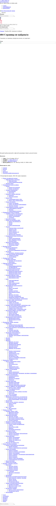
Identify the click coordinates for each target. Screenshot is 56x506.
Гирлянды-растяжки (14, 484)
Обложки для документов (15, 260)
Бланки (7, 186)
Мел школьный (12, 408)
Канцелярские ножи (14, 277)
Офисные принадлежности (9, 263)
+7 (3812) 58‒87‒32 (13, 159)
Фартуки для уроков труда (12, 442)
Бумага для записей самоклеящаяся (17, 204)
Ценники (11, 209)
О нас (4, 170)
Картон (10, 237)
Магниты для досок (14, 294)
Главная (2, 31)
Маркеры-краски (13, 347)
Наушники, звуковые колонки (16, 253)
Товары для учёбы (7, 409)
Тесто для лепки (13, 394)
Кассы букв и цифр (13, 427)
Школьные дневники (14, 243)
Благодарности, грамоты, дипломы (17, 478)
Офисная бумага (13, 181)
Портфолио (11, 441)
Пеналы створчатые (14, 434)
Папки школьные (10, 436)
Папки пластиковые (11, 449)
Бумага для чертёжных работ (13, 220)
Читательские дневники (15, 234)
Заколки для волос (13, 467)
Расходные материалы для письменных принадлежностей (20, 327)
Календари (11, 192)
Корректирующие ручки (15, 273)
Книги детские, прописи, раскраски (15, 402)
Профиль (5, 498)
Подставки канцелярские (15, 315)
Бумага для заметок (10, 201)
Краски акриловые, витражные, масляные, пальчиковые (23, 373)
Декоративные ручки (14, 353)
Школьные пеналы (10, 430)
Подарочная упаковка (11, 488)
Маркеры (8, 340)
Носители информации (11, 247)
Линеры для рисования (14, 351)
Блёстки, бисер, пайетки (15, 387)
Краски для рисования (11, 369)
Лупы (10, 293)
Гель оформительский (14, 389)
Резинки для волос (13, 468)
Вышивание (12, 377)
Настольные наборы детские (16, 417)
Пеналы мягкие (12, 432)
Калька (10, 224)
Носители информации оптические (17, 250)
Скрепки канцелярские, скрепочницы (18, 298)
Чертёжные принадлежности (13, 332)
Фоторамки (9, 475)
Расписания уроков (13, 245)
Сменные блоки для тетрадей (16, 228)
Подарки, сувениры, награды (10, 463)
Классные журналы (11, 218)
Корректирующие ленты (15, 272)
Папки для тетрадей (14, 438)
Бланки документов (14, 188)
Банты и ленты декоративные (16, 489)
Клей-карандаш (12, 284)
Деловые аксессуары (8, 258)
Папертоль (11, 379)
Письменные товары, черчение (10, 322)
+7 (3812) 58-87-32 (4, 0)
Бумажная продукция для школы (11, 212)
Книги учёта (9, 198)
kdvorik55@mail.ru (12, 161)
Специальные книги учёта (15, 199)
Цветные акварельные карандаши (17, 385)
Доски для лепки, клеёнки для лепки (18, 391)
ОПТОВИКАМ (7, 7)
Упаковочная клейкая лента (15, 307)
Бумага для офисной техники (10, 178)
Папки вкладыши (10, 461)
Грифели (11, 328)
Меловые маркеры (13, 343)
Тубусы (10, 336)
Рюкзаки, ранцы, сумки (12, 411)
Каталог (5, 169)
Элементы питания (13, 255)
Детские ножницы (13, 420)
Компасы (11, 428)
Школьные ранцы (13, 413)
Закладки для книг (13, 205)
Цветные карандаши (11, 381)
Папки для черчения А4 (15, 221)
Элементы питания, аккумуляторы (14, 254)
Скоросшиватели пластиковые (16, 459)
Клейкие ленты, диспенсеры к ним (17, 309)
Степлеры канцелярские (15, 304)
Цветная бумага (13, 241)
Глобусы (11, 425)
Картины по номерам (14, 378)
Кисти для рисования (11, 395)
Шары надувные (13, 487)
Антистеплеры (12, 301)
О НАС (5, 5)
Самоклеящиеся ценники (15, 211)
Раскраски (11, 406)
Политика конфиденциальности (11, 173)
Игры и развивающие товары (13, 361)
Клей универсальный (14, 283)
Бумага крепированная (14, 238)
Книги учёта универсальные (16, 200)
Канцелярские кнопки (14, 292)
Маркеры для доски (14, 341)
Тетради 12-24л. (13, 229)
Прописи (11, 404)
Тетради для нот (13, 233)
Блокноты (11, 195)
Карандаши (9, 323)
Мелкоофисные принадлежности (14, 285)
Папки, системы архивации (10, 444)
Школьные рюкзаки (14, 412)
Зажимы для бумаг (13, 290)
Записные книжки (13, 196)
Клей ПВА (11, 281)
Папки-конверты (13, 455)
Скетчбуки (11, 217)
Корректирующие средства (12, 270)
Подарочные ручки (13, 356)
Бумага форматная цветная (15, 182)
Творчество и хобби (8, 360)
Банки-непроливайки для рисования (18, 399)
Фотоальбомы (9, 492)
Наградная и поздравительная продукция (16, 476)
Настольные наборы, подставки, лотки (15, 310)
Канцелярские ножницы (15, 276)
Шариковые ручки (13, 358)
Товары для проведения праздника (14, 483)
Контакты (5, 171)
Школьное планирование (12, 242)
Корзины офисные (13, 311)
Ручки (7, 349)
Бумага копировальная (14, 225)
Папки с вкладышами (14, 453)
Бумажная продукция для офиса (11, 184)
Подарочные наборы (14, 481)
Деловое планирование (11, 190)
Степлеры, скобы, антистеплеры (14, 300)
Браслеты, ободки (13, 466)
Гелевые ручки (12, 352)
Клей (7, 279)
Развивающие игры (13, 366)
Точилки (8, 339)
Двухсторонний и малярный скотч (17, 306)
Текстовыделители (13, 345)
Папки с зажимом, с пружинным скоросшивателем (21, 454)
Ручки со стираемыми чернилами (17, 357)
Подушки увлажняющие (15, 296)
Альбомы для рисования (15, 215)
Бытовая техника (7, 246)
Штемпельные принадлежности (14, 317)
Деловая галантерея (11, 259)
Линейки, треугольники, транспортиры (19, 335)
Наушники (8, 251)
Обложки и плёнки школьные (13, 421)
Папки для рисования (14, 216)
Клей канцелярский (14, 280)
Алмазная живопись (14, 375)
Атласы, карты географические (16, 424)
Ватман (10, 222)
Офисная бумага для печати (13, 179)
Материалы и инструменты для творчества (16, 396)
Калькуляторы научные (14, 268)
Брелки (10, 474)
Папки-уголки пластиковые (16, 458)
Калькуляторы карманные (15, 266)
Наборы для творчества (12, 374)
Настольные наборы (14, 314)
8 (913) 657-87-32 (4, 2)
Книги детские (12, 403)
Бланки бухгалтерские (14, 187)
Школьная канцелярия (11, 415)
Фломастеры (9, 400)
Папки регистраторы (11, 462)
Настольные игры (13, 364)
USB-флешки (12, 249)
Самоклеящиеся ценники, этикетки (14, 207)
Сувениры (11, 471)
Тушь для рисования (14, 331)
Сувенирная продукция (12, 470)
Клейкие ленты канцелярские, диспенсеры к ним (18, 305)
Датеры (10, 321)
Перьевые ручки (13, 355)
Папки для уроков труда (15, 440)
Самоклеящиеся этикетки (15, 208)
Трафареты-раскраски (14, 368)
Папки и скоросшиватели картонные (15, 445)
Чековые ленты (9, 183)
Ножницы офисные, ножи (12, 275)
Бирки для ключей (13, 288)
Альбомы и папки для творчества (14, 213)
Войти (4, 501)
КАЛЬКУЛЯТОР (13, 267)
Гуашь (10, 370)
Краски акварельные (14, 372)
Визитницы (12, 262)
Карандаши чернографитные (16, 326)
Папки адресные (13, 480)
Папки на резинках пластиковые (17, 451)
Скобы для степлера (14, 302)
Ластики (8, 338)
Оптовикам (6, 496)
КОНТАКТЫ (6, 8)
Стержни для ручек (13, 330)
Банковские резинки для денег (16, 297)
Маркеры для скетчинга (15, 348)
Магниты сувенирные (14, 472)
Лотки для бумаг (13, 313)
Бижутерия (8, 464)
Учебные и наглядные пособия (13, 423)
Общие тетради (12, 230)
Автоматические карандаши (16, 324)
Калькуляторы (9, 264)
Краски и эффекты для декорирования (15, 386)
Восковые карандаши (14, 382)
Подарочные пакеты (14, 491)
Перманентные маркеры (15, 344)
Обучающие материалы (14, 429)
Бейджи (11, 287)
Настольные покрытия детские (16, 419)
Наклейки (11, 362)
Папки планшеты (13, 457)
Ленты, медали (12, 479)
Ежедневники (12, 191)
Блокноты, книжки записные (13, 194)
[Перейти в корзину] (0, 18)
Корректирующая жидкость (15, 271)
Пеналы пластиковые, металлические (18, 433)
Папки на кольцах (13, 450)
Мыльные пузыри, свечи (15, 485)
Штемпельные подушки (15, 319)
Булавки (11, 289)
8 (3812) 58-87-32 (13, 24)
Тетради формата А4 (14, 232)
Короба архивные (13, 446)
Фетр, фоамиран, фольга (15, 239)
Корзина (5, 500)
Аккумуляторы (12, 256)
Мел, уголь (8, 407)
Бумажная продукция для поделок (14, 236)
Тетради (8, 226)
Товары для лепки (10, 390)
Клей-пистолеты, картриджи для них (18, 398)
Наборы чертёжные (13, 334)
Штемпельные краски (14, 318)
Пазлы (10, 365)
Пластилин (11, 392)
